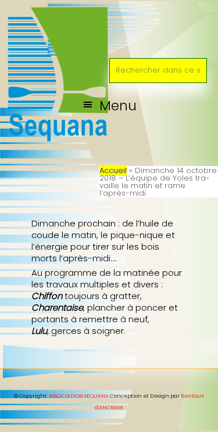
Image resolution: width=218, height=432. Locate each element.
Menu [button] (118, 105)
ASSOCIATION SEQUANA (79, 396)
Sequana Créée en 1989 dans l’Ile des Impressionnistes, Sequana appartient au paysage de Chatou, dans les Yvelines (109, 26)
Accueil (113, 170)
